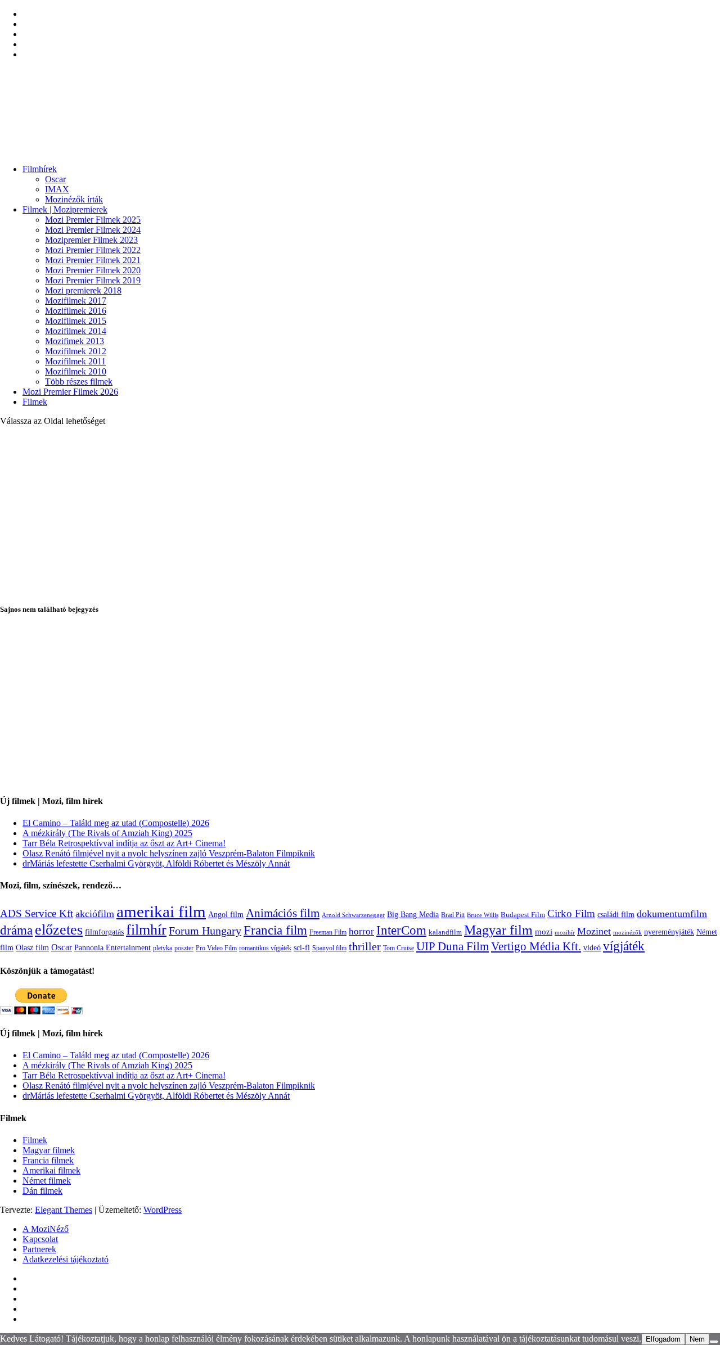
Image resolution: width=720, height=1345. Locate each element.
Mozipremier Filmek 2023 (91, 240)
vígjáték (624, 945)
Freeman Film (327, 932)
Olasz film (32, 948)
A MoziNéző (45, 1229)
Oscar (55, 179)
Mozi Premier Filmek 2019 (93, 280)
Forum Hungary (205, 930)
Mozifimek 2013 (74, 341)
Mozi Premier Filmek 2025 (93, 219)
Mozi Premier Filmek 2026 (70, 391)
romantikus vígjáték (265, 948)
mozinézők (627, 932)
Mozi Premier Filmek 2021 (93, 260)
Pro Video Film (216, 948)
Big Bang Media (413, 914)
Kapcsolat (40, 1239)
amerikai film (161, 911)
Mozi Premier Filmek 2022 (93, 250)
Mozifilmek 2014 (75, 331)
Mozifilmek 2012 (75, 351)
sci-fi (302, 948)
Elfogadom (663, 1339)
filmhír (146, 929)
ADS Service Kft (36, 913)
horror (361, 931)
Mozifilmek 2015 (75, 321)
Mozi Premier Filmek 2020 (93, 270)
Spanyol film (329, 948)
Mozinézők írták (74, 199)
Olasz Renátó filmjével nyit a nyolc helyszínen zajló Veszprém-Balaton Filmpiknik (168, 853)
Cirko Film (571, 913)
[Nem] (713, 1341)
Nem (697, 1339)
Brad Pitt (453, 915)
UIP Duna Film (452, 946)
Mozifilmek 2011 (75, 361)
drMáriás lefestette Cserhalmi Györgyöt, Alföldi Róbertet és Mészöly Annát (156, 863)
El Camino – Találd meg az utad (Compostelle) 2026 (115, 823)
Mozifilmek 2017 (75, 300)
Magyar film (498, 930)
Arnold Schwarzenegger (353, 914)
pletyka (162, 948)
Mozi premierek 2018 (83, 290)
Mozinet (594, 931)
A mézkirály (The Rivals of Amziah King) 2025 (107, 833)
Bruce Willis (482, 914)
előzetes (59, 930)
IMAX (57, 189)
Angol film (226, 914)
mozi (543, 931)
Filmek (34, 402)
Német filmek (46, 1180)
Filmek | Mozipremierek (64, 209)
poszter (184, 948)
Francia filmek (48, 1160)
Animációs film (283, 913)
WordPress (162, 1210)
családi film (615, 914)
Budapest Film (523, 914)
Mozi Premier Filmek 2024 (93, 229)
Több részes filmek (78, 381)
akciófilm (94, 913)
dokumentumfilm (672, 913)
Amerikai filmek (51, 1170)
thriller (365, 947)
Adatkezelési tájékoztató (65, 1259)
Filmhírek (39, 169)
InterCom (401, 930)
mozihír (565, 932)
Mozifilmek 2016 (75, 310)
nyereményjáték (669, 932)
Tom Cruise (398, 948)
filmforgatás (104, 931)
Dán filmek (42, 1190)
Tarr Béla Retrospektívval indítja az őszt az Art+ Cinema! (124, 843)
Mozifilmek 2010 (75, 371)
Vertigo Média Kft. (536, 946)
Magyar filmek (48, 1150)
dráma (16, 930)
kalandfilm (445, 932)
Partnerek (39, 1249)
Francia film (275, 930)
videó (592, 948)
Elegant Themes (63, 1210)
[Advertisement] (360, 514)
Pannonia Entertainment (112, 948)
